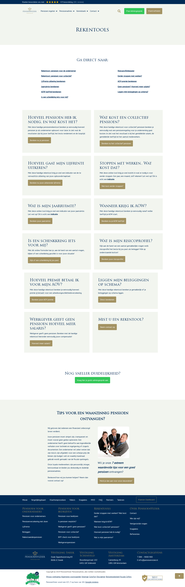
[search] (119, 11)
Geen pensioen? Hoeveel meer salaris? (134, 86)
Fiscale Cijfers (126, 576)
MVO (93, 500)
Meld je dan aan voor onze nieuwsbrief (116, 481)
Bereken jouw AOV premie (42, 299)
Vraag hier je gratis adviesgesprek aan (92, 380)
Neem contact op (107, 327)
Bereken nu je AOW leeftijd (113, 221)
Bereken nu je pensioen (39, 140)
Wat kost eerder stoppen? (112, 186)
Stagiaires (83, 500)
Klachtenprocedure (58, 500)
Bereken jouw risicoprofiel (112, 259)
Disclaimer (101, 576)
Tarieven (120, 500)
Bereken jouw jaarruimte (40, 221)
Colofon (92, 576)
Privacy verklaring (53, 576)
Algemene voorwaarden (71, 576)
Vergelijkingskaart (38, 500)
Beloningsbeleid (113, 576)
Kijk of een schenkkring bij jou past (44, 260)
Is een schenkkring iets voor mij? (54, 97)
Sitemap (85, 576)
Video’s (72, 500)
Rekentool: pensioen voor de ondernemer (58, 70)
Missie (24, 500)
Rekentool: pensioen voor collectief (56, 76)
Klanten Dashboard (146, 499)
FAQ (100, 500)
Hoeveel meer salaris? (41, 343)
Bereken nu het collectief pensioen (116, 143)
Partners (109, 500)
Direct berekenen (107, 299)
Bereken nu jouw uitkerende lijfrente (45, 182)
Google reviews (91, 582)
